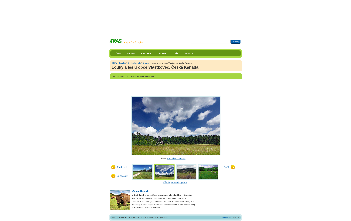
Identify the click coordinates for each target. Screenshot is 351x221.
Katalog (131, 53)
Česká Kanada (134, 63)
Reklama (162, 53)
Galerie (146, 63)
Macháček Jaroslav (176, 158)
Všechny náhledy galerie (175, 182)
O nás (175, 53)
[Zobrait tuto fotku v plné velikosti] (142, 172)
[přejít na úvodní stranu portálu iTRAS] (126, 41)
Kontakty (189, 53)
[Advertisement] (175, 17)
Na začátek (122, 176)
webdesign (226, 217)
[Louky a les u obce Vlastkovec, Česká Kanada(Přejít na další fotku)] (175, 125)
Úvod (118, 53)
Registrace (146, 53)
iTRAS (114, 63)
